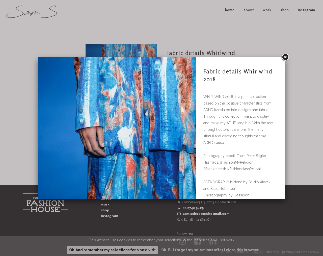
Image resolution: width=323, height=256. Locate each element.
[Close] (285, 57)
